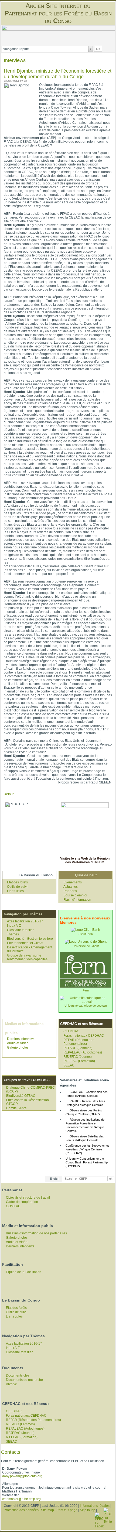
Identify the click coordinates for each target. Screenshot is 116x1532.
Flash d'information (77, 900)
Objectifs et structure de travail (28, 1197)
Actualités (70, 887)
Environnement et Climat (25, 943)
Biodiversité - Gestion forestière (30, 939)
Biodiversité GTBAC (20, 1096)
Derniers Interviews (21, 1039)
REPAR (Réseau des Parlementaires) (78, 1042)
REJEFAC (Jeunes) (77, 1057)
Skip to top (87, 1510)
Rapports (70, 891)
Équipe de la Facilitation (23, 1272)
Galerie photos (18, 1047)
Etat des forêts (17, 882)
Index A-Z (14, 926)
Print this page (66, 1510)
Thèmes (13, 934)
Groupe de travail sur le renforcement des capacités (27, 957)
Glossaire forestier (20, 930)
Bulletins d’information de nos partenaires (36, 1233)
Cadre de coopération (22, 1202)
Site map (47, 1510)
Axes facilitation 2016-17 (25, 921)
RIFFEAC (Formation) (79, 1061)
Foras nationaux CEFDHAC (83, 1035)
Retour (9, 794)
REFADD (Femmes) (77, 1048)
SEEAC (68, 1065)
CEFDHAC (71, 1031)
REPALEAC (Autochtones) (82, 1052)
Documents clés (17, 1375)
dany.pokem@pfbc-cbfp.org (22, 1476)
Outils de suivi (17, 887)
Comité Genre (16, 1108)
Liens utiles (15, 891)
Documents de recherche (24, 1380)
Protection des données (21, 1510)
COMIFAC (13, 1206)
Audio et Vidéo (18, 1043)
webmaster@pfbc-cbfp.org (21, 1499)
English (54, 1178)
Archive (11, 1384)
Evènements (72, 882)
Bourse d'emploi (75, 895)
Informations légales (95, 1506)
